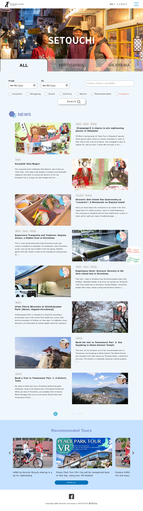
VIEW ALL (71, 482)
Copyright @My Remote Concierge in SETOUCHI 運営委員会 (71, 503)
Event (86, 124)
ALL (24, 65)
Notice (78, 124)
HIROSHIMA (71, 65)
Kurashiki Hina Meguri (27, 164)
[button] (10, 453)
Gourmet (79, 195)
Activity (94, 124)
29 (80, 414)
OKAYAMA (119, 65)
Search (66, 101)
